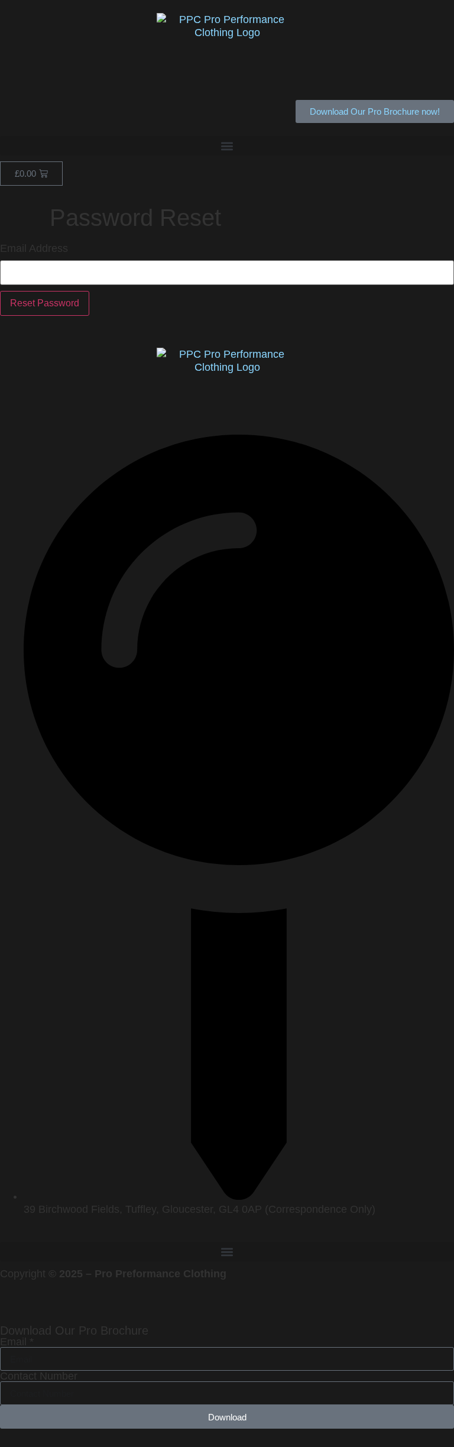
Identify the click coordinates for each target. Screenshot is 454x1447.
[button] (227, 146)
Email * (17, 1341)
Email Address (34, 248)
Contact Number (38, 1376)
